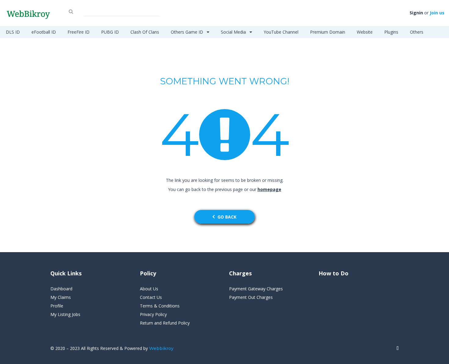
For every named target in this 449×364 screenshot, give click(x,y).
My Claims (60, 297)
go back (226, 217)
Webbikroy (161, 348)
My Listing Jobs (65, 314)
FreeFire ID (78, 32)
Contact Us (151, 297)
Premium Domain (327, 32)
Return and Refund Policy (165, 323)
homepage (269, 189)
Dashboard (61, 289)
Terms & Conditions (160, 306)
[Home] (397, 348)
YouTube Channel (281, 32)
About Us (149, 289)
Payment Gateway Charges (256, 289)
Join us (437, 13)
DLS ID (13, 32)
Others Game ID (187, 32)
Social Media (234, 32)
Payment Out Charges (251, 297)
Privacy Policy (153, 314)
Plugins (391, 32)
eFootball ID (43, 32)
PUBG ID (110, 32)
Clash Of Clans (144, 32)
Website (365, 32)
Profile (56, 306)
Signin (416, 13)
